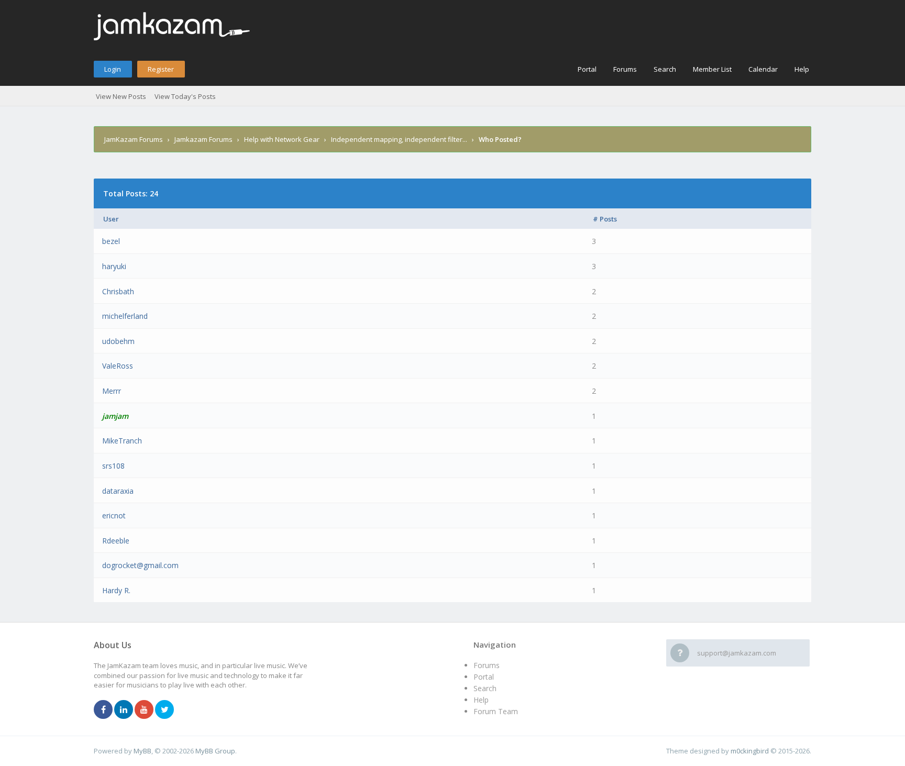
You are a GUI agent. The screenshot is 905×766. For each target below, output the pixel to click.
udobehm (118, 341)
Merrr (111, 391)
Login (112, 69)
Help (801, 69)
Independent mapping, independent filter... (399, 139)
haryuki (114, 266)
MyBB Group (215, 751)
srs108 (113, 466)
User (111, 219)
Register (161, 69)
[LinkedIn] (123, 710)
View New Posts (121, 96)
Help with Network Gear (281, 139)
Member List (712, 69)
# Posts (605, 219)
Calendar (763, 69)
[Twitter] (164, 710)
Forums (625, 69)
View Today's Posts (185, 96)
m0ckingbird (750, 751)
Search (665, 69)
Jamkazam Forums (203, 139)
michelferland (125, 316)
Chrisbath (118, 291)
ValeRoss (117, 366)
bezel (111, 241)
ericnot (114, 515)
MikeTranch (122, 441)
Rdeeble (115, 541)
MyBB (142, 751)
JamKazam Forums (133, 139)
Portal (587, 69)
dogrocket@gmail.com (140, 565)
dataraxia (118, 491)
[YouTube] (144, 710)
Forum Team (495, 711)
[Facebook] (103, 710)
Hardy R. (116, 590)
